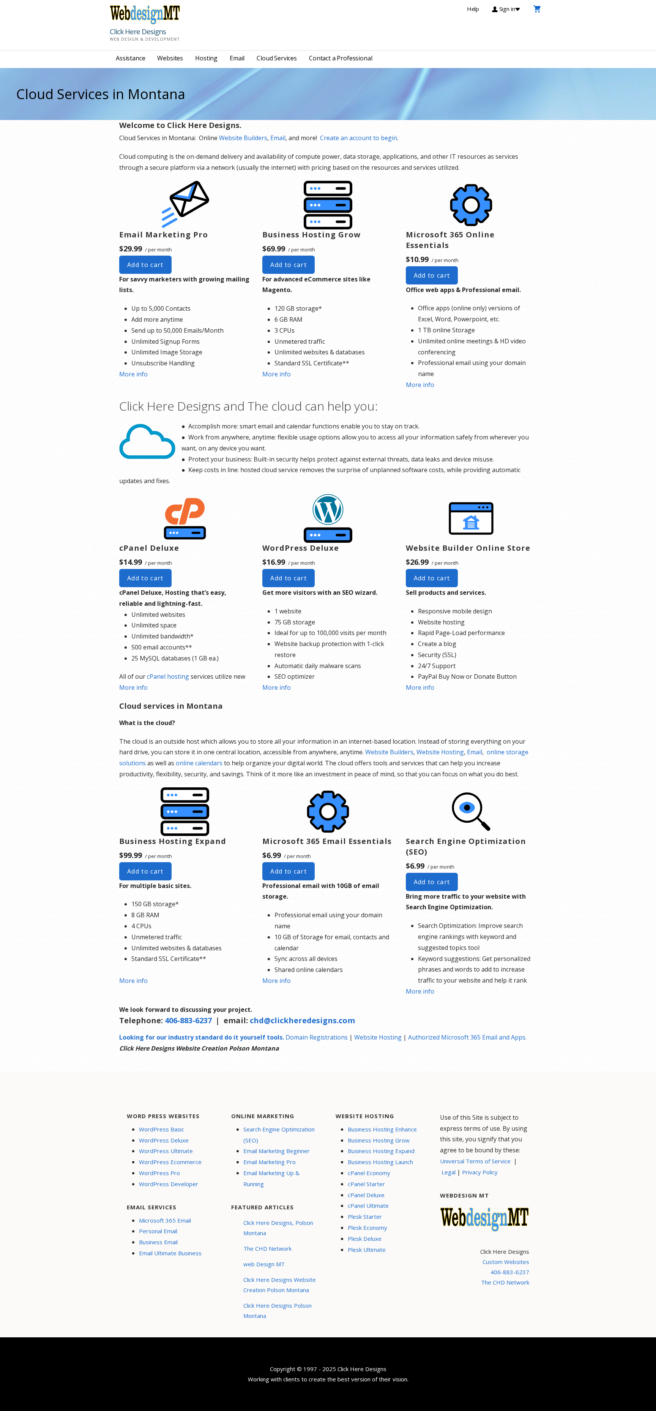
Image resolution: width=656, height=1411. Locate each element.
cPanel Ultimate (368, 1205)
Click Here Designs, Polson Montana (278, 1228)
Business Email (158, 1242)
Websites (170, 58)
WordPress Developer (168, 1184)
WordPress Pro (159, 1173)
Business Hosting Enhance (382, 1129)
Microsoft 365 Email (165, 1220)
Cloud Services (277, 58)
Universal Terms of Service (475, 1161)
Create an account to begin (358, 138)
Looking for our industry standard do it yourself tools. (201, 1037)
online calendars (199, 763)
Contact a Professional (340, 58)
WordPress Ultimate (166, 1151)
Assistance (130, 58)
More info (133, 374)
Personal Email (158, 1231)
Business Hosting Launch (380, 1162)
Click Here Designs (138, 31)
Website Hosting (440, 752)
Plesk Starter (365, 1216)
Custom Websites (506, 1262)
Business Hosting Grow (379, 1140)
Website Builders (243, 138)
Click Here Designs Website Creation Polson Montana (279, 1285)
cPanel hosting (168, 676)
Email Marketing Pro (269, 1162)
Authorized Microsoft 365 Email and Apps (466, 1037)
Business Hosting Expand (381, 1151)
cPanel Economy (369, 1173)
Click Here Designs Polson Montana (277, 1310)
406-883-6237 (188, 1020)
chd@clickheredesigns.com (302, 1020)
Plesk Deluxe (365, 1238)
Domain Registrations (316, 1037)
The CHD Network (267, 1248)
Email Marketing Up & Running (271, 1178)
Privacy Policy (480, 1172)
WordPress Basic (161, 1129)
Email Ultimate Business (170, 1253)
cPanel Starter (366, 1184)
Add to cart (145, 265)
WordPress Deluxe (164, 1140)
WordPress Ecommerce (170, 1162)
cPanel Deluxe (366, 1195)
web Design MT (264, 1264)
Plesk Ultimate (367, 1249)
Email (237, 58)
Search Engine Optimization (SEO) (279, 1134)
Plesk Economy (367, 1227)
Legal (449, 1172)
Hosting (206, 58)
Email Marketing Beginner (276, 1151)
